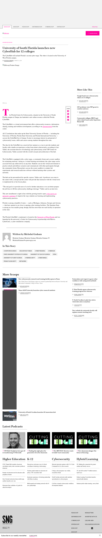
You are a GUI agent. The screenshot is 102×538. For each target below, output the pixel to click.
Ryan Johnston (78, 294)
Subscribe (93, 33)
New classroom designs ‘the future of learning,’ (86, 452)
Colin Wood (78, 305)
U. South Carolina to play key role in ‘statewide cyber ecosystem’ (84, 301)
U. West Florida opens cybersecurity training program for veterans (84, 290)
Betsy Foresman (79, 315)
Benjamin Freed (79, 284)
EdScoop (7, 27)
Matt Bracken (83, 125)
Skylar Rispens (83, 101)
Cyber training (40, 251)
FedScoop (25, 27)
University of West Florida (45, 217)
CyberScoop (49, 27)
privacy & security (10, 261)
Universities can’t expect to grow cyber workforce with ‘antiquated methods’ (84, 280)
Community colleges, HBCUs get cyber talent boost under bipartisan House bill (88, 120)
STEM (54, 254)
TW (89, 528)
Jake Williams (24, 414)
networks (22, 261)
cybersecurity (30, 258)
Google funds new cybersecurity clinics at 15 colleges (87, 97)
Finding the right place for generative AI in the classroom (37, 452)
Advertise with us (91, 516)
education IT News (26, 251)
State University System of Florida (15, 254)
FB (86, 528)
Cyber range (42, 258)
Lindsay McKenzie (25, 293)
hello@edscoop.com (92, 524)
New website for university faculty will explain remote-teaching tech (84, 311)
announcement (47, 126)
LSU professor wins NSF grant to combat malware (87, 108)
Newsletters (89, 513)
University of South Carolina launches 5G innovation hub (37, 412)
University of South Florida (40, 254)
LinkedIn (92, 528)
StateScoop (61, 27)
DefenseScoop (37, 27)
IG (94, 528)
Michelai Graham (8, 60)
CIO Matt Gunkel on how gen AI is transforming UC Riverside (14, 452)
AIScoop (16, 27)
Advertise (95, 26)
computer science (10, 251)
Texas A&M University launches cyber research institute (36, 290)
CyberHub (51, 251)
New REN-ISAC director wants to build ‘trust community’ (62, 452)
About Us (6, 527)
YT (97, 528)
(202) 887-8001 (89, 520)
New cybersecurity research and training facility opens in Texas (39, 279)
